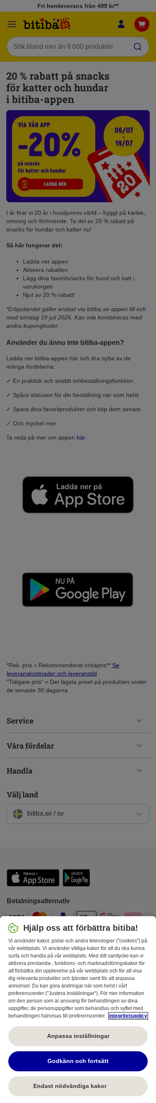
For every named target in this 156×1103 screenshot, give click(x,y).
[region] (78, 1009)
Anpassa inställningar (78, 1036)
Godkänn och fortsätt (78, 1061)
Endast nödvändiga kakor (78, 1086)
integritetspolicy (128, 1016)
